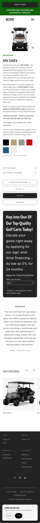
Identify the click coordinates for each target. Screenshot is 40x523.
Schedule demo (20, 202)
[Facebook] (15, 478)
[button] (20, 168)
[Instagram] (20, 478)
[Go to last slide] (28, 47)
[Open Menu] (32, 19)
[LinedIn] (25, 478)
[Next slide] (32, 47)
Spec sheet (18, 189)
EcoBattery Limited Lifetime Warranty (18, 182)
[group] (19, 395)
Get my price (20, 195)
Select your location (13, 279)
